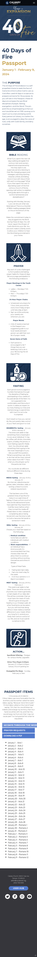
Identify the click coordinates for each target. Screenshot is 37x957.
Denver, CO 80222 (18, 878)
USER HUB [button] (18, 888)
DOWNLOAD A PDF (13, 735)
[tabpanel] (18, 800)
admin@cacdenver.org (18, 881)
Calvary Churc (12, 876)
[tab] (14, 730)
